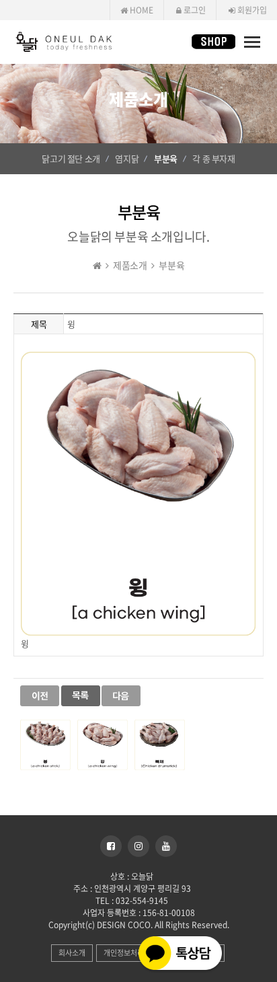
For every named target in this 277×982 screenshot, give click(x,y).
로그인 (194, 10)
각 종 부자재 (213, 158)
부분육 (165, 158)
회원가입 (251, 10)
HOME (140, 10)
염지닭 (126, 158)
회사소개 (71, 952)
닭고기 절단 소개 (71, 158)
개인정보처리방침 (130, 952)
